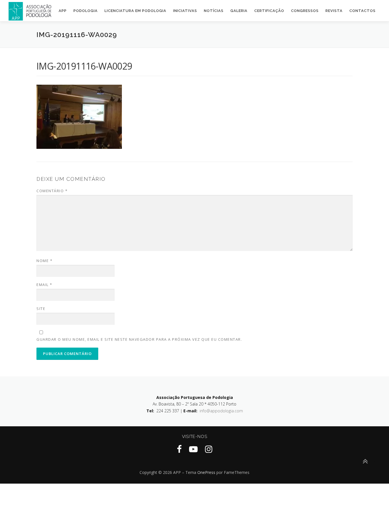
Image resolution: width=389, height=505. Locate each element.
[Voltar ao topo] (365, 461)
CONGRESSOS (305, 11)
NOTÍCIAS (214, 11)
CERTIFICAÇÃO (269, 11)
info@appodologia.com (221, 410)
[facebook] (179, 449)
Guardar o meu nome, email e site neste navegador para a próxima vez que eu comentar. (139, 339)
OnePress (206, 472)
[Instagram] (208, 449)
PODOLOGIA (85, 11)
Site (40, 308)
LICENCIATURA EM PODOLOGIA (135, 11)
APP (63, 11)
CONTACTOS (362, 11)
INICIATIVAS (185, 11)
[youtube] (193, 449)
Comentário (51, 190)
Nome (44, 260)
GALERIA (238, 11)
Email (44, 284)
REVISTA (334, 11)
